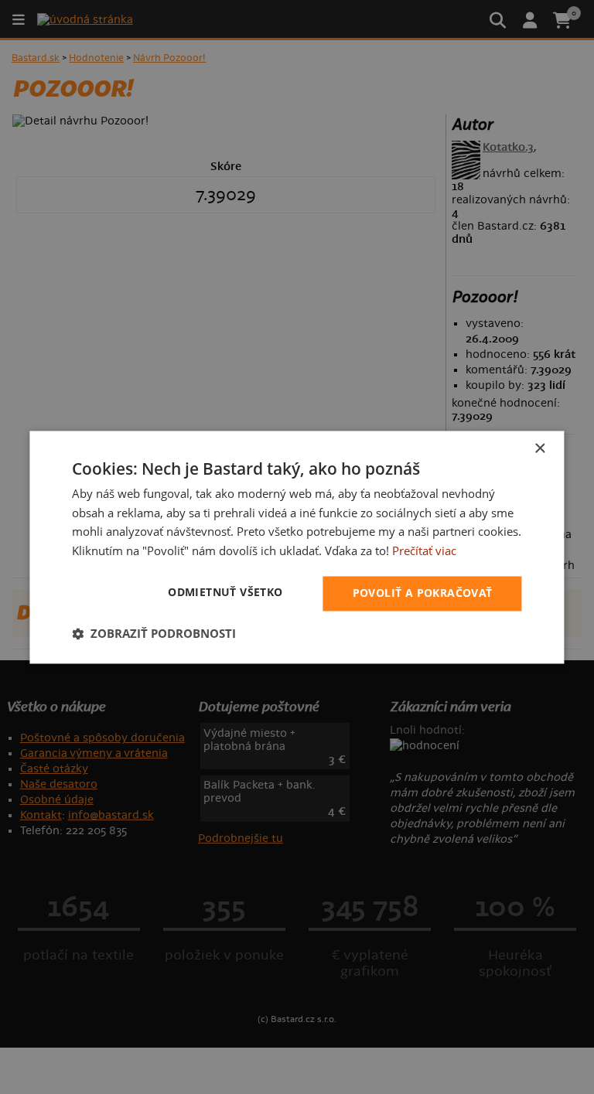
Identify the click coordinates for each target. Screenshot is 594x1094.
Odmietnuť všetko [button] (225, 591)
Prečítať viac (424, 551)
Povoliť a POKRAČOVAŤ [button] (423, 592)
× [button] (539, 449)
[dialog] (296, 547)
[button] (154, 633)
